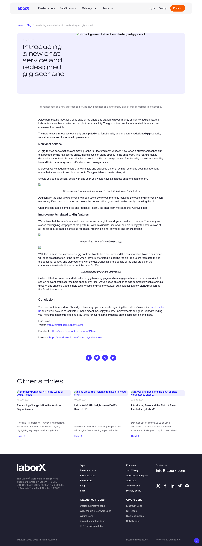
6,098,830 (59, 484)
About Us (131, 480)
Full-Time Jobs (68, 8)
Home (20, 25)
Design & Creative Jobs (92, 505)
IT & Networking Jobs (91, 526)
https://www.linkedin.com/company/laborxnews (76, 337)
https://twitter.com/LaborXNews (65, 324)
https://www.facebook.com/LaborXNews (73, 331)
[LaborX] (23, 8)
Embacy (143, 539)
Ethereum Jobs (134, 505)
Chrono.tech (175, 539)
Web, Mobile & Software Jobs (95, 510)
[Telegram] (180, 486)
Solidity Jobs (133, 520)
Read (19, 436)
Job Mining (132, 470)
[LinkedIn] (172, 486)
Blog (29, 25)
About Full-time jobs (137, 475)
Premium (131, 465)
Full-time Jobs (87, 475)
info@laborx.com (170, 470)
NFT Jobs (131, 510)
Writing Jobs (86, 515)
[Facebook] (165, 486)
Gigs (82, 465)
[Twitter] (158, 486)
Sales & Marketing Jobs (92, 520)
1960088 (55, 488)
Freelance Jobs (46, 8)
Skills (83, 490)
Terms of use (133, 485)
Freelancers (86, 480)
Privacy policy (133, 490)
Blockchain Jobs (135, 515)
